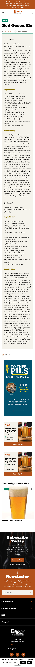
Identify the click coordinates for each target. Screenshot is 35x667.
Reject (29, 662)
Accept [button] (23, 662)
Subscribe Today (17, 560)
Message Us (12, 649)
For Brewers (7, 601)
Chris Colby (7, 32)
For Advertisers (8, 608)
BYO (3, 615)
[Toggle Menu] (3, 12)
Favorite (15, 31)
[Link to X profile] (23, 656)
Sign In (23, 564)
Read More (18, 665)
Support (5, 622)
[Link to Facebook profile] (12, 656)
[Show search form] (32, 12)
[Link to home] (17, 12)
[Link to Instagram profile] (17, 656)
